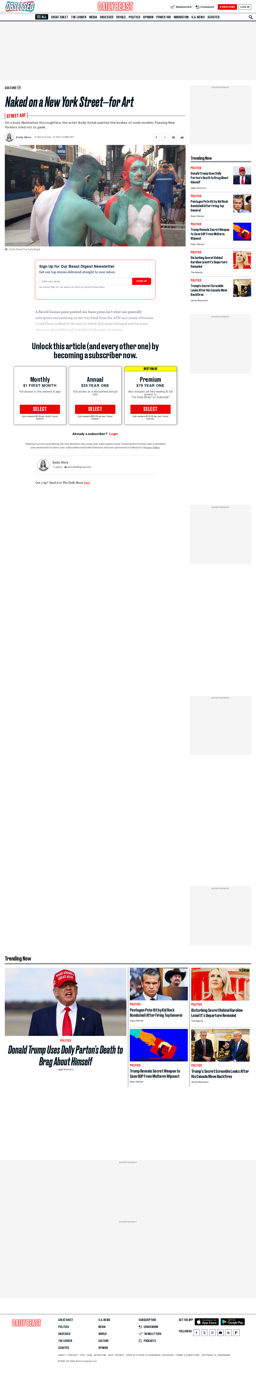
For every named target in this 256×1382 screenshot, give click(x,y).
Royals (121, 17)
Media (93, 17)
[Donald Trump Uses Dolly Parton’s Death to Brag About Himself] (242, 183)
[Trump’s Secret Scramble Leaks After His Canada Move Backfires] (242, 295)
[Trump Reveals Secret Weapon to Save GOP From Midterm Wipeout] (242, 239)
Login (113, 434)
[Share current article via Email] (173, 137)
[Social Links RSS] (228, 1334)
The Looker (78, 17)
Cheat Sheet (59, 17)
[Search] (251, 17)
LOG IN (244, 6)
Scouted (213, 17)
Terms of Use (81, 287)
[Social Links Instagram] (212, 1334)
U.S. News (198, 17)
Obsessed (106, 17)
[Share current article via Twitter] (164, 137)
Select (40, 409)
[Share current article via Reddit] (182, 137)
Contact (72, 1355)
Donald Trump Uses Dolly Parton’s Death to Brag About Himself (65, 1055)
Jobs (89, 1355)
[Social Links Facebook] (196, 1334)
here (87, 482)
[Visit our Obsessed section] (33, 7)
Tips (82, 1355)
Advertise (100, 1355)
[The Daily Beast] (116, 7)
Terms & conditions (187, 1355)
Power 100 (163, 17)
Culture (103, 1341)
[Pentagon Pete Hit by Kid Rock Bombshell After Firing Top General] (242, 211)
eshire (58, 467)
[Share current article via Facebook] (156, 137)
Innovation (181, 17)
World (102, 1334)
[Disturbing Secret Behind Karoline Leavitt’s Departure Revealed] (242, 267)
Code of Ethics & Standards (143, 1355)
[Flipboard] (236, 1334)
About (62, 1355)
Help (111, 1355)
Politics (134, 17)
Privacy (119, 1355)
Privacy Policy (98, 287)
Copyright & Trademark (215, 1355)
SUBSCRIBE (227, 6)
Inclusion (168, 1355)
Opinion (148, 17)
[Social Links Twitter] (204, 1334)
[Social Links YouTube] (220, 1334)
